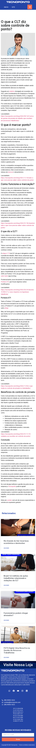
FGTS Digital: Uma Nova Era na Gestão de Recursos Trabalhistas (17, 650)
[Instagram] (22, 691)
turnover (10, 172)
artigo (6, 308)
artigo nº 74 (6, 253)
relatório (12, 91)
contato (9, 500)
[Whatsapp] (9, 691)
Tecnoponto (12, 486)
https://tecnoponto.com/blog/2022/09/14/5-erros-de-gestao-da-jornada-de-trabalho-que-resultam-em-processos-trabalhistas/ (17, 118)
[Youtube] (18, 691)
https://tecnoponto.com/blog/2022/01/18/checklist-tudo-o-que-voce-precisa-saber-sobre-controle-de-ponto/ (18, 225)
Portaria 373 (5, 282)
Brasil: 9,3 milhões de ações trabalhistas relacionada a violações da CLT (16, 578)
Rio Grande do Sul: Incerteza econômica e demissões (16, 542)
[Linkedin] (27, 691)
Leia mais (6, 548)
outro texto (4, 276)
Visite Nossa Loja (18, 665)
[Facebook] (14, 691)
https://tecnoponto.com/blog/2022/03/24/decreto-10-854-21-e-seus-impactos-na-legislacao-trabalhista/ (17, 292)
